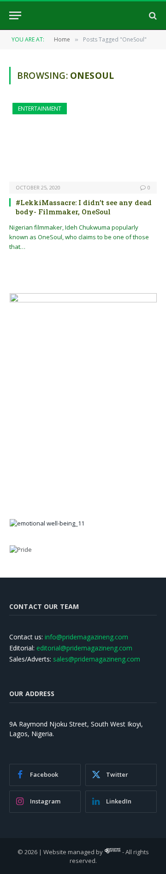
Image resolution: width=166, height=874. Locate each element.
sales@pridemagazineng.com (96, 659)
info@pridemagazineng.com (86, 636)
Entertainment (39, 108)
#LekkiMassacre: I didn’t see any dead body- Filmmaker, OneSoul (84, 207)
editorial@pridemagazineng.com (84, 648)
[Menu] (15, 15)
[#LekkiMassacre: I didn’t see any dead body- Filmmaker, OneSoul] (83, 142)
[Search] (152, 15)
